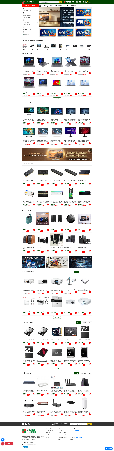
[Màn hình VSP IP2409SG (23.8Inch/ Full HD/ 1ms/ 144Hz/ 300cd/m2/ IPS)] (56, 132)
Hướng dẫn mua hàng (50, 434)
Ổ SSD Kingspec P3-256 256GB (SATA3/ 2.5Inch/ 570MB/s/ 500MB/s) (29, 361)
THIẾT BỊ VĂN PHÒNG (28, 271)
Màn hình (39, 49)
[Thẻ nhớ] (25, 46)
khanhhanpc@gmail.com (31, 444)
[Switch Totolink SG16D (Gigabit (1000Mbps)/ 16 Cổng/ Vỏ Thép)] (70, 403)
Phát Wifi (46, 49)
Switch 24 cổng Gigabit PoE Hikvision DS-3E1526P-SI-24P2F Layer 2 (29, 391)
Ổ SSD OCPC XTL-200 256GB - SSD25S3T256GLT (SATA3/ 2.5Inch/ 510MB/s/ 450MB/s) (43, 361)
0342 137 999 (81, 2)
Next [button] (72, 17)
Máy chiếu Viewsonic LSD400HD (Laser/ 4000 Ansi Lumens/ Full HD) (56, 290)
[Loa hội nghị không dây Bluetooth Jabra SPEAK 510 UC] (70, 218)
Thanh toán (51, 5)
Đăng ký (89, 424)
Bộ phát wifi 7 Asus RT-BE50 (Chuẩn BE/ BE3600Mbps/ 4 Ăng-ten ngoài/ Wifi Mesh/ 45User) (56, 412)
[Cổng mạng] (67, 46)
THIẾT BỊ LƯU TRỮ (27, 322)
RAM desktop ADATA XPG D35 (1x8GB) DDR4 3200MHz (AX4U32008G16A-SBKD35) (70, 181)
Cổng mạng (67, 49)
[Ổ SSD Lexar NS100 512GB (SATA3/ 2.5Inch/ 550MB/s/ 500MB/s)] (56, 352)
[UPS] (60, 46)
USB (32, 49)
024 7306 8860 (68, 2)
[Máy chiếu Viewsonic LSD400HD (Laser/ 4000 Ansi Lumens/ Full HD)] (56, 280)
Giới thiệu (44, 5)
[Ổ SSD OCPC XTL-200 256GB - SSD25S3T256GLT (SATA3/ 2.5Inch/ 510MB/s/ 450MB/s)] (42, 352)
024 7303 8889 (76, 432)
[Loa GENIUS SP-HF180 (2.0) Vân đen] (56, 218)
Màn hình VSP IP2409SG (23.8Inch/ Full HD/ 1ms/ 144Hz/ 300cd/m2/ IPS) (56, 141)
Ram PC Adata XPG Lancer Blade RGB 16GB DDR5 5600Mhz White (56, 202)
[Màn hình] (39, 46)
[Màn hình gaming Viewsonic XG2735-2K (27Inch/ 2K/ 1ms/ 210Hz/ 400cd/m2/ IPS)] (70, 132)
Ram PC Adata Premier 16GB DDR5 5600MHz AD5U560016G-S (70, 202)
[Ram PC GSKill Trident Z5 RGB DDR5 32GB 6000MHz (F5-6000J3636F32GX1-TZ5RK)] (84, 193)
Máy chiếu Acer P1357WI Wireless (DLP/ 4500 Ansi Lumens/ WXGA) (83, 311)
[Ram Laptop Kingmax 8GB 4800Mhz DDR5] (28, 172)
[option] (56, 17)
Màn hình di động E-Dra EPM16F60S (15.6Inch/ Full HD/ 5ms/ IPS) (56, 120)
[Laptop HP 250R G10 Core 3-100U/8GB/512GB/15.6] (42, 82)
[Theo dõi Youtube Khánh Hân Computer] (29, 424)
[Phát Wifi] (46, 46)
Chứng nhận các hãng (61, 5)
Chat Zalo (109, 448)
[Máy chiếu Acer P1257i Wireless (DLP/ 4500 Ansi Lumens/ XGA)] (70, 301)
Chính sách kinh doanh (62, 437)
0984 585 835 (79, 437)
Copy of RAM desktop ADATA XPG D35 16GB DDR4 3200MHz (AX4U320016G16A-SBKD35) (56, 181)
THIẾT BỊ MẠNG (26, 373)
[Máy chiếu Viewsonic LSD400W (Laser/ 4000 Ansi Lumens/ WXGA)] (42, 280)
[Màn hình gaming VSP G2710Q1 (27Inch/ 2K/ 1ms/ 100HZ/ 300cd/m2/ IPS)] (28, 132)
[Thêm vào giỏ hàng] (34, 73)
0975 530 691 (81, 1)
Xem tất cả (57, 98)
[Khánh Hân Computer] (29, 2)
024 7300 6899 (79, 435)
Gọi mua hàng (68, 1)
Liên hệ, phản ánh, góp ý (50, 430)
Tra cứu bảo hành (72, 5)
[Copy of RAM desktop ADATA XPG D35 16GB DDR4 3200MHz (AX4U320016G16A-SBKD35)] (56, 172)
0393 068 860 (75, 1)
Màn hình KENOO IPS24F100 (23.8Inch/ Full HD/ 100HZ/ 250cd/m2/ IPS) (70, 120)
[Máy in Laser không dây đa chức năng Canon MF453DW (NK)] (56, 301)
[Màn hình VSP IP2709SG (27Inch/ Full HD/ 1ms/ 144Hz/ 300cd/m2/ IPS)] (42, 132)
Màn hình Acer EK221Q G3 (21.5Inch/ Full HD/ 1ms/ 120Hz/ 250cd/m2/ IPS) (29, 120)
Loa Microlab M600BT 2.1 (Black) (56, 247)
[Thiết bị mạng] (47, 32)
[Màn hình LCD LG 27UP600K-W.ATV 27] (57, 154)
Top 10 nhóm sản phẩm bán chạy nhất (32, 40)
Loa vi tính (75, 49)
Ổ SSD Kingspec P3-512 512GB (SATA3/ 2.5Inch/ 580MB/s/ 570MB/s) (84, 341)
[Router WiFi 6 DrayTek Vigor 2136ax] (42, 382)
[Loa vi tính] (74, 46)
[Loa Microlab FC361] (42, 239)
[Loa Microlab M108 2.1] (84, 239)
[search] (60, 2)
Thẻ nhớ (25, 49)
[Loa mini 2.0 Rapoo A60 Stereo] (84, 218)
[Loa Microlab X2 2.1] (70, 239)
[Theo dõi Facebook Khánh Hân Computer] (23, 424)
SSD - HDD (89, 49)
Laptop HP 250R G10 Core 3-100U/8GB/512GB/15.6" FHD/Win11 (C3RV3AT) (42, 92)
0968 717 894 (75, 2)
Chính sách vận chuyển (62, 434)
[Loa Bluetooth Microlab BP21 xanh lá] (28, 218)
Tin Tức (59, 439)
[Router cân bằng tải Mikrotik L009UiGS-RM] (42, 403)
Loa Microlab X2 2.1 (68, 247)
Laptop (53, 49)
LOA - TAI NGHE (26, 210)
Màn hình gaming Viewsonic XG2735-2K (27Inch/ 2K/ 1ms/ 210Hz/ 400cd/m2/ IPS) (70, 141)
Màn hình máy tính (27, 102)
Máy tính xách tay (27, 53)
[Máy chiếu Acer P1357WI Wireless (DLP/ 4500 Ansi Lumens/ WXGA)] (84, 301)
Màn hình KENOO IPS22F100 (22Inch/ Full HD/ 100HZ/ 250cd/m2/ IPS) (84, 120)
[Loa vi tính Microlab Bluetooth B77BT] (28, 239)
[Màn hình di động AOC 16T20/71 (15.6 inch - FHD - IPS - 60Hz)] (57, 262)
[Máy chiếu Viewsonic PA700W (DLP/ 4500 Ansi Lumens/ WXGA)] (28, 280)
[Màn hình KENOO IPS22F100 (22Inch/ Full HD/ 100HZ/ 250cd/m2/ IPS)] (84, 111)
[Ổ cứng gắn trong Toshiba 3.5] (28, 331)
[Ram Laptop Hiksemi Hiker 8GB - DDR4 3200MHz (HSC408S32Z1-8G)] (42, 172)
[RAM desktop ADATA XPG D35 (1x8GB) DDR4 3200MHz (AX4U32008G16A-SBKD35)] (70, 172)
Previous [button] (41, 17)
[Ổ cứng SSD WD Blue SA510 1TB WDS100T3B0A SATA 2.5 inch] (33, 262)
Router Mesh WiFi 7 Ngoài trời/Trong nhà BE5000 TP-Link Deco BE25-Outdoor (84, 412)
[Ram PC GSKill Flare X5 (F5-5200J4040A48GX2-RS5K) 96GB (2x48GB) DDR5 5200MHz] (84, 172)
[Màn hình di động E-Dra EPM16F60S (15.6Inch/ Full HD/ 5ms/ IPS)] (56, 111)
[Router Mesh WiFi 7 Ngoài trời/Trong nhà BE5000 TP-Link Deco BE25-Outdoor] (84, 403)
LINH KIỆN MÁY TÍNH (28, 164)
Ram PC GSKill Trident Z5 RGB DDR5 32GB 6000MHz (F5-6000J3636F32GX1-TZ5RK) (84, 202)
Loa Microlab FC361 (40, 247)
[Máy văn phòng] (83, 32)
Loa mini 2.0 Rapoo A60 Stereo (84, 226)
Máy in (82, 49)
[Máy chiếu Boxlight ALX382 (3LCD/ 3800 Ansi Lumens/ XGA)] (84, 280)
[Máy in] (82, 46)
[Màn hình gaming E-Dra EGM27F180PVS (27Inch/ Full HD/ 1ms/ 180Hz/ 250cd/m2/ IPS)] (42, 111)
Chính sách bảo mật (50, 435)
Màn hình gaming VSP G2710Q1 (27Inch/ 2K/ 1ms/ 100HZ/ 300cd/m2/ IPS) (29, 141)
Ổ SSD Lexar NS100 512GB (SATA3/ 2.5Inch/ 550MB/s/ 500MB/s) (55, 361)
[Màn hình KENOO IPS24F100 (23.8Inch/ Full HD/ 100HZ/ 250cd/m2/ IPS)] (70, 111)
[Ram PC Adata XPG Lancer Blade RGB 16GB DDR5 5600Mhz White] (56, 193)
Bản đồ (47, 437)
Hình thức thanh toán (62, 432)
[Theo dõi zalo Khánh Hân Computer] (26, 424)
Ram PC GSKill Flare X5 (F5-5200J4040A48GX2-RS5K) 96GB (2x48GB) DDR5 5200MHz (84, 181)
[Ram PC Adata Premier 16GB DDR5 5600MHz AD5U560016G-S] (70, 193)
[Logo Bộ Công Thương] (25, 446)
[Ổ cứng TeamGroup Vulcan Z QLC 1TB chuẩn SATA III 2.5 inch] (70, 331)
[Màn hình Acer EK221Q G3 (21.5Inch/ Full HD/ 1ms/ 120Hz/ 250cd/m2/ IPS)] (28, 111)
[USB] (32, 46)
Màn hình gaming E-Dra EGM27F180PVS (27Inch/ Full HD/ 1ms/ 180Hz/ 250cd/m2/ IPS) (43, 120)
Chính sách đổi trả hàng (62, 435)
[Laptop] (65, 32)
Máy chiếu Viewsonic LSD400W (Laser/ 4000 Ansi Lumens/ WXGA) (42, 290)
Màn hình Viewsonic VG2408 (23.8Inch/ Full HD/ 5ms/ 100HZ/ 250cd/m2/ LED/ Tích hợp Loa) (84, 141)
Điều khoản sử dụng (61, 430)
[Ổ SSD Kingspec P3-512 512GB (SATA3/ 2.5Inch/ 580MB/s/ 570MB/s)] (84, 331)
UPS (60, 49)
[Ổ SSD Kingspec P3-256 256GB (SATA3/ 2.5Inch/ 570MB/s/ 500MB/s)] (28, 352)
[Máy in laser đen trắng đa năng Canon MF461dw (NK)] (42, 301)
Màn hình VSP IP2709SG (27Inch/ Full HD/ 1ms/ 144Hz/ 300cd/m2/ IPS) (42, 141)
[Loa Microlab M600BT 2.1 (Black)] (56, 239)
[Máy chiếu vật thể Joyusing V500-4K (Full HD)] (70, 280)
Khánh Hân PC (35, 449)
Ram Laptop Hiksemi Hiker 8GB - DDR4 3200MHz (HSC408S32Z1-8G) (43, 181)
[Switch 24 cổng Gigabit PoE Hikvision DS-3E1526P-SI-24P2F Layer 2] (28, 382)
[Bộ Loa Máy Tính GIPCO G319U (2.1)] (42, 218)
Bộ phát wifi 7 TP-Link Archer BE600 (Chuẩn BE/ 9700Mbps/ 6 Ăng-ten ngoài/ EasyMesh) (70, 391)
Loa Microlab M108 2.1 (82, 247)
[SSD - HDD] (89, 46)
